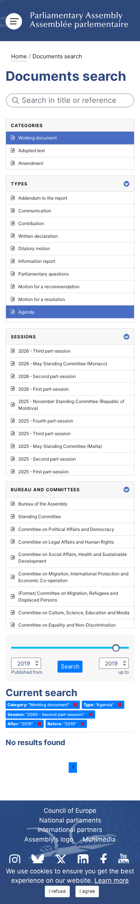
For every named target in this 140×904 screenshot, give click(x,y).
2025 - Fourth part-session (45, 421)
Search (70, 666)
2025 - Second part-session (47, 459)
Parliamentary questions (43, 274)
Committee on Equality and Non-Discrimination (67, 625)
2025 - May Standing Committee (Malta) (60, 446)
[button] (127, 184)
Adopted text (31, 150)
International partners (70, 829)
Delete (74, 704)
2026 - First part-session (43, 389)
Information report (36, 261)
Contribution (31, 223)
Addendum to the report (42, 198)
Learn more (111, 880)
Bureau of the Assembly (43, 504)
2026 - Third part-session (44, 351)
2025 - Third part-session (44, 433)
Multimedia (99, 839)
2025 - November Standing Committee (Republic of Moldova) (71, 405)
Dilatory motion (34, 248)
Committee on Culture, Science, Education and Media (74, 612)
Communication (34, 210)
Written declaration (38, 236)
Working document (37, 138)
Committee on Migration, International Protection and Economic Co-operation (73, 577)
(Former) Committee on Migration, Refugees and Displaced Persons (68, 596)
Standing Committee (39, 516)
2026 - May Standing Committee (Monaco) (62, 363)
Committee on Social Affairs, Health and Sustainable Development (72, 557)
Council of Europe (70, 810)
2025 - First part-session (43, 471)
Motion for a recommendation (49, 286)
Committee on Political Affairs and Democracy (66, 529)
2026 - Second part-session (47, 376)
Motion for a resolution (41, 299)
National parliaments (70, 820)
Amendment (30, 163)
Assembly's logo (48, 839)
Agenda (26, 312)
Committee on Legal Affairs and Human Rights (66, 542)
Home (19, 56)
